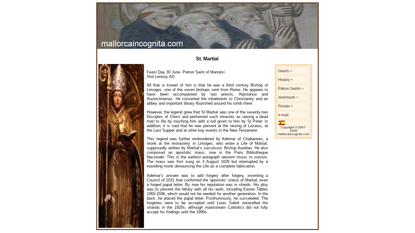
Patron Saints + (291, 88)
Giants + (285, 71)
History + (285, 80)
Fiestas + (285, 106)
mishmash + (288, 97)
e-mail (283, 115)
